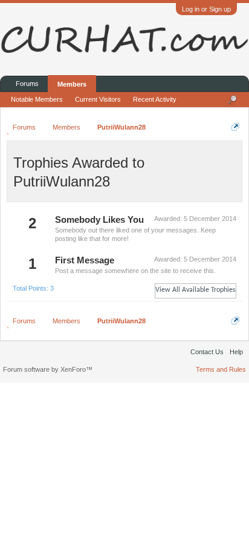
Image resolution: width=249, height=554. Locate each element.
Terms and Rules (221, 369)
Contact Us (207, 351)
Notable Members (37, 99)
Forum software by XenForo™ (47, 369)
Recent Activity (154, 99)
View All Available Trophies (195, 290)
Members (71, 84)
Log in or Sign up (206, 9)
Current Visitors (98, 99)
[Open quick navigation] (235, 127)
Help (236, 351)
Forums (27, 83)
